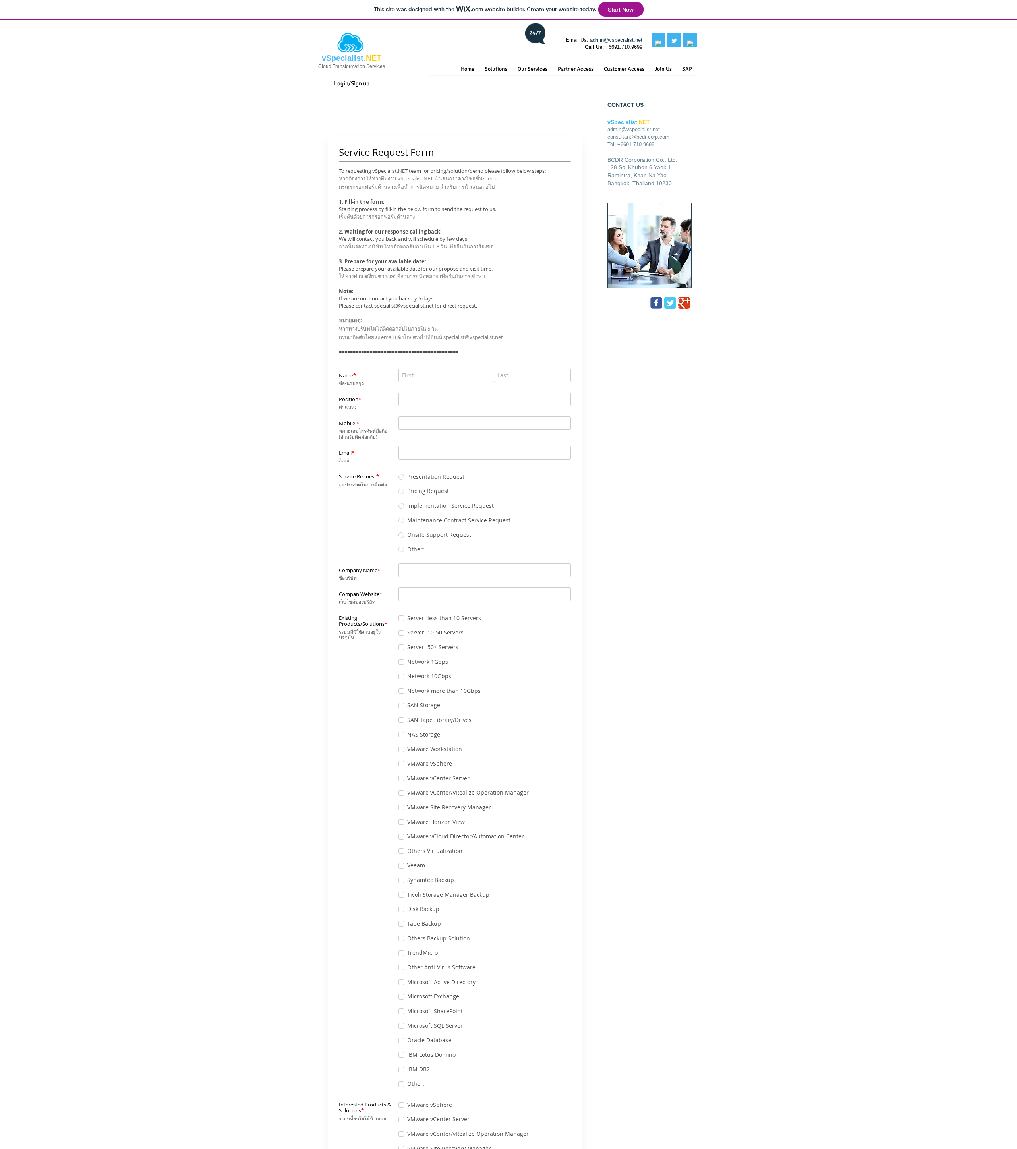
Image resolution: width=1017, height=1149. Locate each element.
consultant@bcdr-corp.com (638, 137)
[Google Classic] (684, 303)
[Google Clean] (690, 43)
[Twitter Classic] (670, 303)
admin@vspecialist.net (616, 40)
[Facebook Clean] (658, 43)
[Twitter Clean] (674, 40)
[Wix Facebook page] (656, 303)
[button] (495, 68)
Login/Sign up (351, 83)
